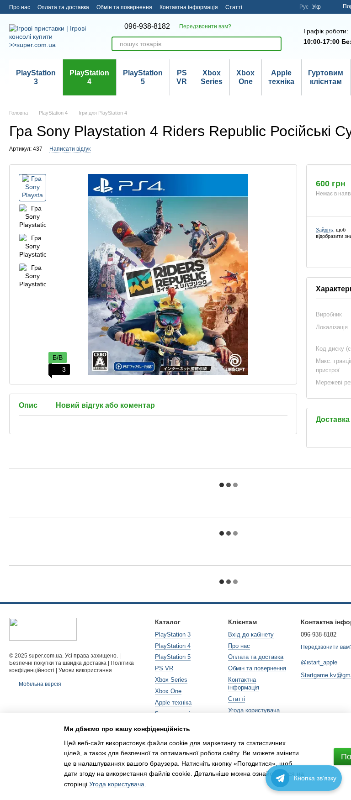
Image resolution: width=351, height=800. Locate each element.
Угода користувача (254, 710)
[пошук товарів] (274, 44)
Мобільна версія (39, 684)
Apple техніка (281, 77)
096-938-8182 (147, 26)
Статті (233, 7)
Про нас (19, 7)
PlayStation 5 (143, 77)
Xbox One (245, 77)
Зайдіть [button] (324, 229)
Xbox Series (212, 77)
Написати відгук (69, 149)
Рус (303, 7)
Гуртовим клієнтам (325, 77)
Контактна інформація (189, 7)
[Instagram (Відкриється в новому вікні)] (286, 7)
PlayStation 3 (36, 77)
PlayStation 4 (89, 77)
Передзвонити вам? (205, 26)
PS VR (181, 77)
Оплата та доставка (63, 7)
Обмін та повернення (124, 7)
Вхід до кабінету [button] (251, 634)
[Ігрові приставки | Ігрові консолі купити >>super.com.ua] (43, 629)
